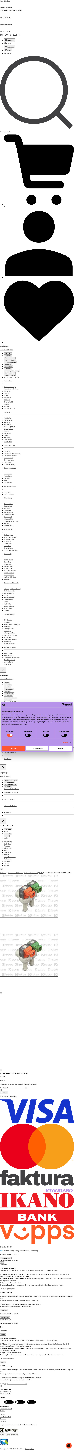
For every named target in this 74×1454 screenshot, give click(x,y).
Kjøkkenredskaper (10, 373)
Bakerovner (8, 684)
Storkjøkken (8, 829)
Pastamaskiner (8, 504)
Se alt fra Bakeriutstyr (6, 679)
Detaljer (65, 742)
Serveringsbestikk (9, 597)
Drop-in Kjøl (8, 439)
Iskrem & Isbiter (9, 575)
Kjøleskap (7, 422)
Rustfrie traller (8, 653)
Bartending (7, 562)
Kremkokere (8, 700)
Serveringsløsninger (10, 362)
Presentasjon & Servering (12, 371)
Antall (2, 1088)
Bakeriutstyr (8, 833)
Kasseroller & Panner (10, 635)
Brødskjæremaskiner (10, 698)
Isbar (5, 480)
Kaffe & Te (7, 604)
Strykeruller (8, 786)
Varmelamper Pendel (10, 537)
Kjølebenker (7, 418)
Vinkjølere (7, 579)
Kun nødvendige (37, 748)
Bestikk (6, 595)
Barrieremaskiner (9, 782)
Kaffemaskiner (8, 560)
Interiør (6, 831)
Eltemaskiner (8, 506)
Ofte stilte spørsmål (10, 857)
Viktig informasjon (6, 1258)
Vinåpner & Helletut (10, 577)
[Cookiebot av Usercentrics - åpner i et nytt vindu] (63, 704)
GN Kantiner (8, 620)
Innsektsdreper (8, 662)
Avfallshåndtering (9, 660)
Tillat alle (60, 748)
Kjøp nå (5, 1092)
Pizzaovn (6, 393)
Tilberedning (8, 364)
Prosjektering (8, 841)
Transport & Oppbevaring (12, 657)
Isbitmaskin (7, 433)
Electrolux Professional (31, 873)
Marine (6, 838)
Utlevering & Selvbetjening (12, 589)
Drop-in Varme (8, 548)
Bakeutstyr (7, 626)
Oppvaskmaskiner (10, 358)
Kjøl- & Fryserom (9, 427)
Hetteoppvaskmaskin (10, 455)
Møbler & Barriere (9, 606)
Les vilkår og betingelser (7, 1288)
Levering (35, 1251)
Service (6, 850)
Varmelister (7, 541)
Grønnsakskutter (9, 514)
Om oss (6, 863)
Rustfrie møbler (8, 655)
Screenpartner (29, 1449)
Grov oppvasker (9, 460)
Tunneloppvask (8, 458)
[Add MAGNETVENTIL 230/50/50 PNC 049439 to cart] (1, 1090)
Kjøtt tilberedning (9, 644)
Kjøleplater (7, 437)
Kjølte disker (8, 476)
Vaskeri (7, 836)
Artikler (6, 855)
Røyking (6, 523)
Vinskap (6, 431)
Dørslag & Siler (8, 628)
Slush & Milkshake (10, 570)
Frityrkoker (7, 397)
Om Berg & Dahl (5, 1417)
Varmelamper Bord (9, 539)
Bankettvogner (8, 535)
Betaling (26, 1251)
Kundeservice (8, 861)
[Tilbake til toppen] (0, 1453)
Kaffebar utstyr (8, 566)
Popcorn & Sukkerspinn (11, 521)
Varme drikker (8, 568)
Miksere (7, 682)
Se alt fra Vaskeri (5, 776)
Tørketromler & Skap (10, 784)
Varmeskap (7, 546)
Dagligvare (7, 478)
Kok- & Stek (8, 353)
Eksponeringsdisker (10, 360)
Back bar (6, 435)
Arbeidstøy (7, 641)
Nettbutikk (3, 873)
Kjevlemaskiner (9, 693)
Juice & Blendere (9, 573)
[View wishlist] (39, 342)
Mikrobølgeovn (8, 525)
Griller (6, 395)
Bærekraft (3, 1421)
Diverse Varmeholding (11, 550)
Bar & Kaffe (8, 368)
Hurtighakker (8, 510)
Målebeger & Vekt (9, 633)
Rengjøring (7, 664)
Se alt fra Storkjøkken (6, 350)
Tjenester (3, 1419)
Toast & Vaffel (8, 402)
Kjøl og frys (8, 355)
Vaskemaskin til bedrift (11, 780)
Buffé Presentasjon (9, 591)
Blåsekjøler (7, 424)
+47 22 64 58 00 (5, 17)
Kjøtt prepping (8, 512)
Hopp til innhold (5, 1)
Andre (41, 873)
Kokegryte (7, 391)
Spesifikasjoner (16, 1251)
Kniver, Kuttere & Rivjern (12, 624)
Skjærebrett (7, 637)
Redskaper (7, 622)
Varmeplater (7, 544)
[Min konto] (39, 277)
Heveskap (7, 691)
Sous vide (7, 406)
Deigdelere (8, 687)
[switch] (28, 735)
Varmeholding (8, 366)
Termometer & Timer (10, 639)
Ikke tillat (14, 748)
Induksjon (7, 400)
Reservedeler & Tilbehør (11, 377)
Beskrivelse (5, 1251)
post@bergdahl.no (6, 7)
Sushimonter (7, 482)
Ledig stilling (8, 852)
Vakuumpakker (8, 519)
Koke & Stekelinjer (10, 387)
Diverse (6, 610)
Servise (6, 602)
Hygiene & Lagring (10, 375)
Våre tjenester (8, 848)
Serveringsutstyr (9, 593)
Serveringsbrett (8, 599)
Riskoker (6, 404)
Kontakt (6, 865)
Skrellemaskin (8, 517)
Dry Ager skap (8, 429)
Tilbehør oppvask (9, 464)
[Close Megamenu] (3, 670)
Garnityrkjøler (8, 420)
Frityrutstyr (7, 631)
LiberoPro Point (9, 494)
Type (2, 1262)
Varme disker (8, 474)
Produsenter (7, 859)
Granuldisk (7, 451)
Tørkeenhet (7, 462)
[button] (37, 1068)
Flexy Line (7, 492)
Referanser (7, 846)
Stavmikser (7, 508)
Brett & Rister (8, 442)
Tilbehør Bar (8, 564)
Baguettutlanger (9, 689)
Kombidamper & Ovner (11, 389)
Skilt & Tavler (8, 608)
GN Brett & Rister (9, 408)
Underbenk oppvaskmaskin (12, 453)
